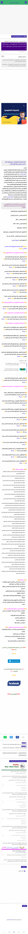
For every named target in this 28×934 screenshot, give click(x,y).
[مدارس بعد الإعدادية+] (9, 929)
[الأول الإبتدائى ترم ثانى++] (4, 924)
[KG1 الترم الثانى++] (9, 927)
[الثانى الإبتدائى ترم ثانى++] (23, 925)
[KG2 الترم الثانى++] (2, 927)
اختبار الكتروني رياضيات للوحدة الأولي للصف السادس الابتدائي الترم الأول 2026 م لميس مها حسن (14, 777)
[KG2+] (7, 927)
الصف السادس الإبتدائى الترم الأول (11, 41)
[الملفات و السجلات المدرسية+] (11, 929)
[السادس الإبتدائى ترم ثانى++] (23, 927)
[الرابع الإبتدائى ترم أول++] (13, 925)
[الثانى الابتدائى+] (2, 924)
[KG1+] (13, 927)
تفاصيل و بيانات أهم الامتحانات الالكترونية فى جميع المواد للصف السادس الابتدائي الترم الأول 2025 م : (14, 65)
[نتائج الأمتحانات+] (7, 929)
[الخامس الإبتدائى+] (9, 925)
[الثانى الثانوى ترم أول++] (15, 922)
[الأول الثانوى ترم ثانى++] (19, 922)
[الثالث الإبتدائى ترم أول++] (19, 925)
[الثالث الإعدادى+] (17, 924)
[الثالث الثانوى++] (9, 922)
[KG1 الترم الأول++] (11, 927)
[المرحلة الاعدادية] (7, 922)
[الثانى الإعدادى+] (23, 924)
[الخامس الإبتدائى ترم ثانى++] (4, 925)
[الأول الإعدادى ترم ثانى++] (25, 924)
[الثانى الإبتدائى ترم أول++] (25, 925)
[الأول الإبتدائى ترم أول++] (7, 924)
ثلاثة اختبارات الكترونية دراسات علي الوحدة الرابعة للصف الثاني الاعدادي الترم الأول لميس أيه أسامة (14, 793)
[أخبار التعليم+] (19, 929)
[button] (17, 737)
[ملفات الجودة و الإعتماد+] (15, 929)
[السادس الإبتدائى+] (2, 925)
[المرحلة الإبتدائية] (11, 924)
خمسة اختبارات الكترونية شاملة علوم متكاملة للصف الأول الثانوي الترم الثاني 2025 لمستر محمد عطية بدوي (11, 369)
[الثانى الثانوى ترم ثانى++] (13, 922)
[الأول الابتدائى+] (9, 924)
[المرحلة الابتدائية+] (17, 927)
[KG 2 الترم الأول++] (4, 927)
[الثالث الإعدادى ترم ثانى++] (13, 924)
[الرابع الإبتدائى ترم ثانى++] (11, 925)
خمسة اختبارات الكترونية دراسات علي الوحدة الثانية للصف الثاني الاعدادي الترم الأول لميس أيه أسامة (14, 827)
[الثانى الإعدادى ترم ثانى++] (19, 924)
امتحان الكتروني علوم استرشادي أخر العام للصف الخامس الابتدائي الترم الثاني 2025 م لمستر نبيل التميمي (15, 860)
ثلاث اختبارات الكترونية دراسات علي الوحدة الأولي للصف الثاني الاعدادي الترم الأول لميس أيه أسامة (14, 843)
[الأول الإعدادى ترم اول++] (2, 922)
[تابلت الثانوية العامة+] (17, 929)
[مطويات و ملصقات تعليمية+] (13, 929)
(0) (2, 51)
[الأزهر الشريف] (21, 927)
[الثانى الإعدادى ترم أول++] (21, 924)
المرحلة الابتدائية (22, 755)
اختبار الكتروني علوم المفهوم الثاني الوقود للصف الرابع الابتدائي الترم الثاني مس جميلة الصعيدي (12, 364)
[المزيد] (21, 929)
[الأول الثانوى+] (23, 922)
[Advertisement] (14, 19)
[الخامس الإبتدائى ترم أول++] (7, 925)
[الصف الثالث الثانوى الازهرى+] (19, 927)
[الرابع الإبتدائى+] (15, 925)
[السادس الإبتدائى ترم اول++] (25, 927)
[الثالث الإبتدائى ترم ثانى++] (17, 925)
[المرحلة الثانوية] (25, 922)
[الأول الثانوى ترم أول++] (21, 922)
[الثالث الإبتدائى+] (21, 925)
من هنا (23, 261)
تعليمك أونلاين (14, 3)
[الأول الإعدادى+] (5, 922)
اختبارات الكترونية (23, 41)
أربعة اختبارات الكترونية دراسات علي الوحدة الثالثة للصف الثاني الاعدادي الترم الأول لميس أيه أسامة (14, 810)
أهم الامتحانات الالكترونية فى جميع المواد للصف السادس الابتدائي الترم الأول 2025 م (14, 60)
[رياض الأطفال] (15, 927)
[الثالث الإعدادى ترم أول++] (15, 924)
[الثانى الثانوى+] (17, 922)
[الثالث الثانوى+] (11, 922)
